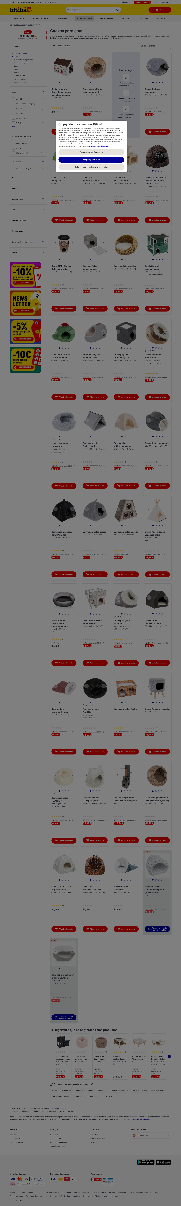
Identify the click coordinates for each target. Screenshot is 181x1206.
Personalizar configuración (91, 152)
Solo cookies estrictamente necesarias (91, 167)
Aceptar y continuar (91, 160)
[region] (91, 146)
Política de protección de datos (98, 146)
